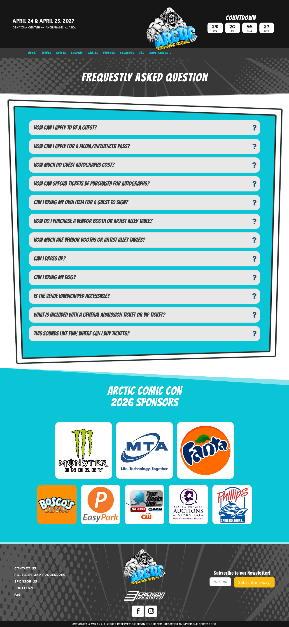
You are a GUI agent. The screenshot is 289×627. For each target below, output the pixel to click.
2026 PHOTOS (158, 53)
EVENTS (46, 53)
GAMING (93, 53)
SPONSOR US (25, 581)
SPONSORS (127, 53)
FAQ (141, 53)
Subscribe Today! (254, 582)
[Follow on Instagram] (151, 611)
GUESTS (61, 53)
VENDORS (109, 53)
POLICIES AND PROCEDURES (39, 575)
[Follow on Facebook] (138, 611)
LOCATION (23, 588)
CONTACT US (25, 568)
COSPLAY (77, 53)
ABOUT (32, 53)
